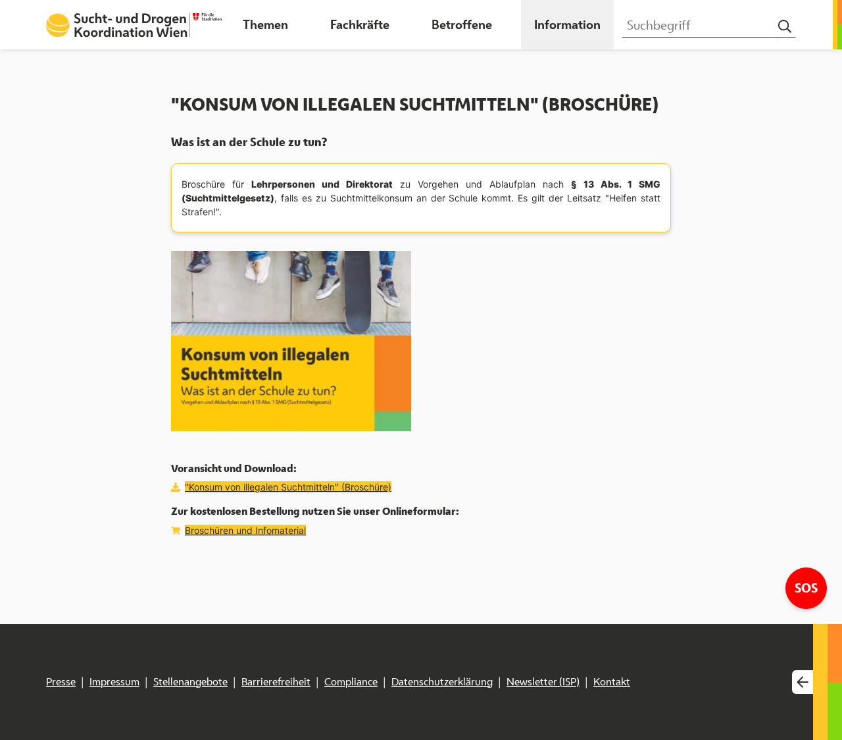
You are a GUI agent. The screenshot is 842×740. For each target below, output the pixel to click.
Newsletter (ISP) (543, 682)
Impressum (114, 682)
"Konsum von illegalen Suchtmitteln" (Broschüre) (288, 486)
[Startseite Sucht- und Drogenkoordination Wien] (134, 25)
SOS (811, 587)
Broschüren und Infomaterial (245, 530)
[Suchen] (785, 26)
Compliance (351, 682)
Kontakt (611, 682)
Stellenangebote (190, 682)
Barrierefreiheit (275, 682)
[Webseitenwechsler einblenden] (802, 682)
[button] (265, 24)
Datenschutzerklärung (442, 682)
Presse (61, 682)
